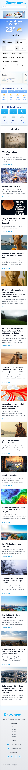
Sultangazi (21, 65)
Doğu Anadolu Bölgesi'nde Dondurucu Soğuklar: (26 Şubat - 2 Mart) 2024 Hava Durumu (12, 689)
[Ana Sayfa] (16, 2)
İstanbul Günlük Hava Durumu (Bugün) (11, 616)
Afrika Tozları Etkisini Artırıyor (10, 153)
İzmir (20, 53)
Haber (14, 727)
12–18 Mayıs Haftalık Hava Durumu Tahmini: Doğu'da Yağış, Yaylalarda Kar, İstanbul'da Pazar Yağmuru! (13, 332)
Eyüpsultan (6, 61)
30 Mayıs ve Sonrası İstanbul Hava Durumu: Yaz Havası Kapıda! (13, 255)
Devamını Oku (6, 164)
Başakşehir (21, 57)
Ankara (13, 53)
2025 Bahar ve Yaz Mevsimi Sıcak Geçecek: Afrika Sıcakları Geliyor (13, 406)
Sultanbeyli (16, 61)
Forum (14, 729)
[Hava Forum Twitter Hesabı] (16, 756)
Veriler (14, 736)
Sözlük (14, 731)
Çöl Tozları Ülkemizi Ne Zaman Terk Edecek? (11, 442)
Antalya (12, 57)
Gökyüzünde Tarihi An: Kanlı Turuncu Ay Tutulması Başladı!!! (13, 220)
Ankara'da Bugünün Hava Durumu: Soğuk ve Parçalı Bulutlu (12, 580)
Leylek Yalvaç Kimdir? (10, 475)
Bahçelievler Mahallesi (9, 65)
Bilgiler (14, 734)
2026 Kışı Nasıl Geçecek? (11, 186)
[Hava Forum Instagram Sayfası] (8, 756)
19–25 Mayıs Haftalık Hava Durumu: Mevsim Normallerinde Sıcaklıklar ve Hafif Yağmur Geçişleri (13, 293)
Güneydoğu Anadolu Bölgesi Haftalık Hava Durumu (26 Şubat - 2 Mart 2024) (13, 651)
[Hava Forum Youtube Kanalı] (12, 756)
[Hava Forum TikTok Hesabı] (19, 756)
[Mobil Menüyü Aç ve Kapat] (3, 2)
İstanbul (5, 53)
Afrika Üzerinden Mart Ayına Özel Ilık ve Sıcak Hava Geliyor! (13, 509)
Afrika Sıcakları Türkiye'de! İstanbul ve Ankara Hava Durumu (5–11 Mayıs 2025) (13, 369)
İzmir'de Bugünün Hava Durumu (11, 545)
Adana (5, 57)
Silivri (4, 69)
